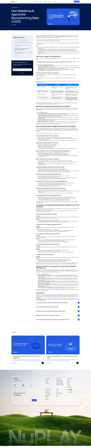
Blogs (46, 397)
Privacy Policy (58, 392)
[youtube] (71, 389)
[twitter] (67, 389)
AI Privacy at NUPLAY (59, 393)
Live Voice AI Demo (49, 393)
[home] (14, 1)
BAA (57, 396)
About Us (47, 380)
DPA (57, 395)
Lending (68, 384)
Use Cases (47, 396)
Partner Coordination (59, 383)
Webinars (47, 399)
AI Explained (47, 392)
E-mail (14, 67)
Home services (69, 387)
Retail (68, 380)
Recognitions (48, 395)
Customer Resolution (59, 381)
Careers (47, 381)
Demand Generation (59, 380)
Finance (68, 383)
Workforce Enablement (60, 384)
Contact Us (47, 383)
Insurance (68, 381)
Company (54, 1)
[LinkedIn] (69, 389)
